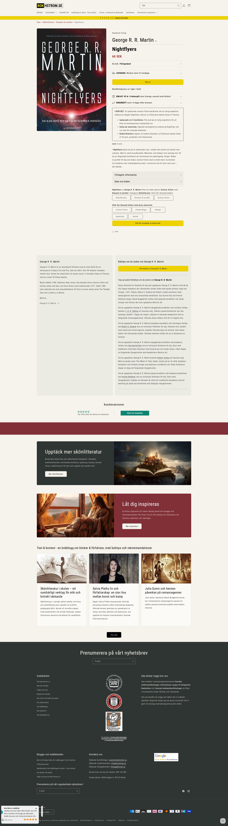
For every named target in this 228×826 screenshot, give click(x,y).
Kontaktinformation (133, 820)
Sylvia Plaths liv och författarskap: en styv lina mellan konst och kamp (109, 592)
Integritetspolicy (99, 820)
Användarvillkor (111, 820)
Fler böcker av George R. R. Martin (153, 269)
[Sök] (178, 5)
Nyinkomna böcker (43, 694)
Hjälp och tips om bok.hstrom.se (48, 777)
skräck (135, 216)
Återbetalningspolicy (86, 820)
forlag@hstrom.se (118, 767)
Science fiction (164, 198)
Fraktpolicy (121, 820)
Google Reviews (121, 18)
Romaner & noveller (142, 198)
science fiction (122, 210)
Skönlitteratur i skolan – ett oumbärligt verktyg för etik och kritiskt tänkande (60, 592)
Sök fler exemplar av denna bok (147, 223)
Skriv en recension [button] (135, 413)
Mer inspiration (132, 526)
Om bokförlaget (42, 707)
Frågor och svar (42, 690)
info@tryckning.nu (118, 763)
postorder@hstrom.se (118, 760)
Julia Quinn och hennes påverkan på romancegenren (163, 590)
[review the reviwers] (25, 814)
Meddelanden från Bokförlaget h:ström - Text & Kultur (56, 768)
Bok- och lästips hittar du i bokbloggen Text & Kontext (56, 760)
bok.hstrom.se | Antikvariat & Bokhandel (54, 820)
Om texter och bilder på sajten (48, 698)
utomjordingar (141, 210)
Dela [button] (116, 231)
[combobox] (160, 5)
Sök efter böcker (43, 686)
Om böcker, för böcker (44, 772)
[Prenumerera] (132, 661)
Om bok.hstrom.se (43, 682)
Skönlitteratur (121, 198)
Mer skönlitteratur (56, 474)
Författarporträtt (43, 764)
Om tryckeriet (41, 711)
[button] (51, 12)
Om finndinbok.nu (43, 715)
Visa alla (114, 635)
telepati (158, 210)
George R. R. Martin (133, 40)
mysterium (120, 216)
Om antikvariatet (43, 702)
